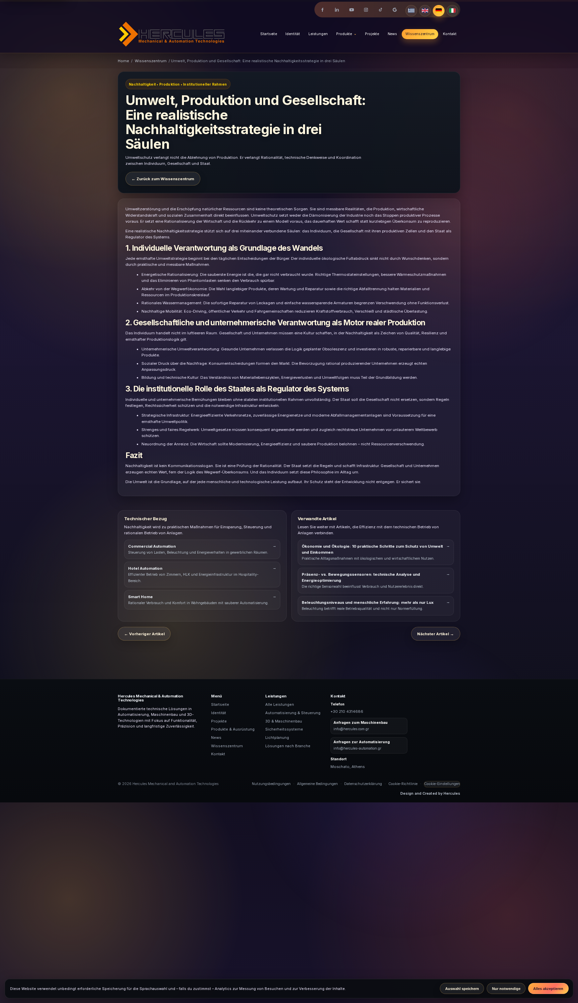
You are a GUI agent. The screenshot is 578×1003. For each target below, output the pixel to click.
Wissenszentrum (419, 34)
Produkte (344, 34)
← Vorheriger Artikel (144, 634)
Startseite (268, 34)
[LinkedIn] (337, 10)
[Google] (395, 10)
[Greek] (411, 11)
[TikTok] (380, 10)
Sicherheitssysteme (284, 729)
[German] (439, 11)
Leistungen (318, 34)
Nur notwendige (506, 989)
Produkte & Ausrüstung (233, 729)
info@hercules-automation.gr (357, 748)
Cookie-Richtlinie (402, 784)
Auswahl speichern (462, 989)
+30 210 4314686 (346, 711)
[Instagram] (366, 10)
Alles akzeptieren (548, 989)
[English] (425, 11)
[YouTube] (351, 10)
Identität (292, 34)
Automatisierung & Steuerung (292, 712)
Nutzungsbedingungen (271, 784)
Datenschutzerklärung (363, 784)
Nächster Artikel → (435, 634)
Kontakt (449, 34)
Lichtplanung (277, 737)
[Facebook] (322, 10)
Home (123, 61)
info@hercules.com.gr (351, 729)
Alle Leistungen (279, 704)
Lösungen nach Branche (287, 746)
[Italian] (452, 11)
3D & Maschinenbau (283, 721)
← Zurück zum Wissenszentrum (162, 179)
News (392, 34)
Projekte (372, 34)
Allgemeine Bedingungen (317, 784)
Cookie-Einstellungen (442, 784)
